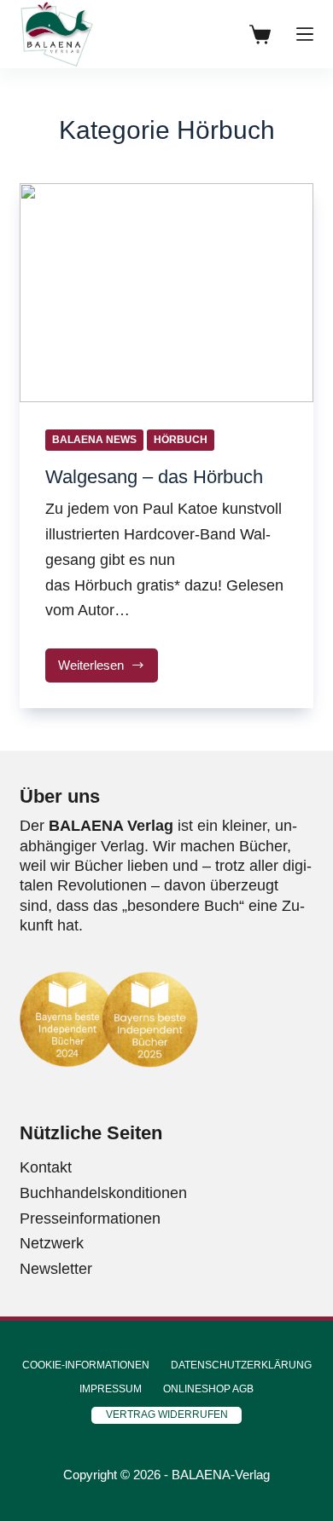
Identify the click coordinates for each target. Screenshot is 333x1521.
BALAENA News (94, 440)
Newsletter (56, 1268)
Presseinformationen (90, 1218)
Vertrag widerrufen (167, 1414)
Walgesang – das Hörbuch (154, 476)
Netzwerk (52, 1243)
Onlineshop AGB (208, 1389)
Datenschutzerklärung (241, 1365)
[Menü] (304, 34)
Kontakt (46, 1167)
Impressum (110, 1389)
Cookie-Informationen (85, 1365)
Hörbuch (180, 440)
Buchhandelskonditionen (103, 1192)
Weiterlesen (108, 670)
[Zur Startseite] (56, 34)
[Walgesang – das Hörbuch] (166, 292)
